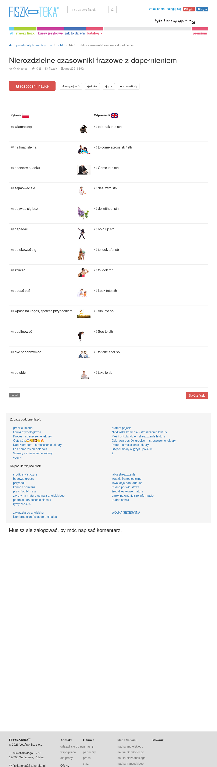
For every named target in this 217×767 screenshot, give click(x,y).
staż (86, 763)
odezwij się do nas (72, 746)
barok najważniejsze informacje (133, 495)
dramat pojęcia (122, 428)
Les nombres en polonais (30, 449)
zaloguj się (174, 9)
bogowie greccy (23, 478)
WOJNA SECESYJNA (126, 512)
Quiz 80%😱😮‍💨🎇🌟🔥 (28, 440)
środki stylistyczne (25, 474)
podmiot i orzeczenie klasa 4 (32, 500)
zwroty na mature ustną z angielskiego (39, 495)
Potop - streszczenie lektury (130, 445)
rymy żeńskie (22, 504)
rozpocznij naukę (34, 86)
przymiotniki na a (24, 491)
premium (200, 33)
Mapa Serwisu (127, 740)
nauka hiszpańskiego (131, 758)
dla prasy (66, 758)
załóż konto (157, 9)
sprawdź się (130, 86)
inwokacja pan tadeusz (127, 483)
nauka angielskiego (130, 746)
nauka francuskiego (130, 763)
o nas (86, 746)
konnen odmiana (24, 487)
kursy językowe (50, 33)
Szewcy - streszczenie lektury (33, 453)
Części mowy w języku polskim (132, 449)
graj (110, 86)
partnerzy (89, 752)
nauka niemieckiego (130, 752)
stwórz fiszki (25, 33)
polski (14, 395)
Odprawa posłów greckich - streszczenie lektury (144, 440)
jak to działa (75, 33)
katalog (93, 33)
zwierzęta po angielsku (28, 512)
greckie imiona (23, 428)
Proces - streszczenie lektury (32, 436)
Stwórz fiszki (197, 395)
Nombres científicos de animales (35, 516)
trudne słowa (120, 500)
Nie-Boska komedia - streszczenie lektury (139, 432)
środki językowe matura (127, 491)
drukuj (93, 86)
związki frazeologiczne (127, 478)
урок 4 (17, 457)
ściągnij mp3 (72, 86)
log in (189, 9)
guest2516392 (74, 68)
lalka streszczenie (123, 474)
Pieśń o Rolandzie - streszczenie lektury (138, 436)
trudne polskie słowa (125, 487)
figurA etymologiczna (27, 432)
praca (87, 758)
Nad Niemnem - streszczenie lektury (37, 445)
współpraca (68, 752)
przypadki (19, 483)
